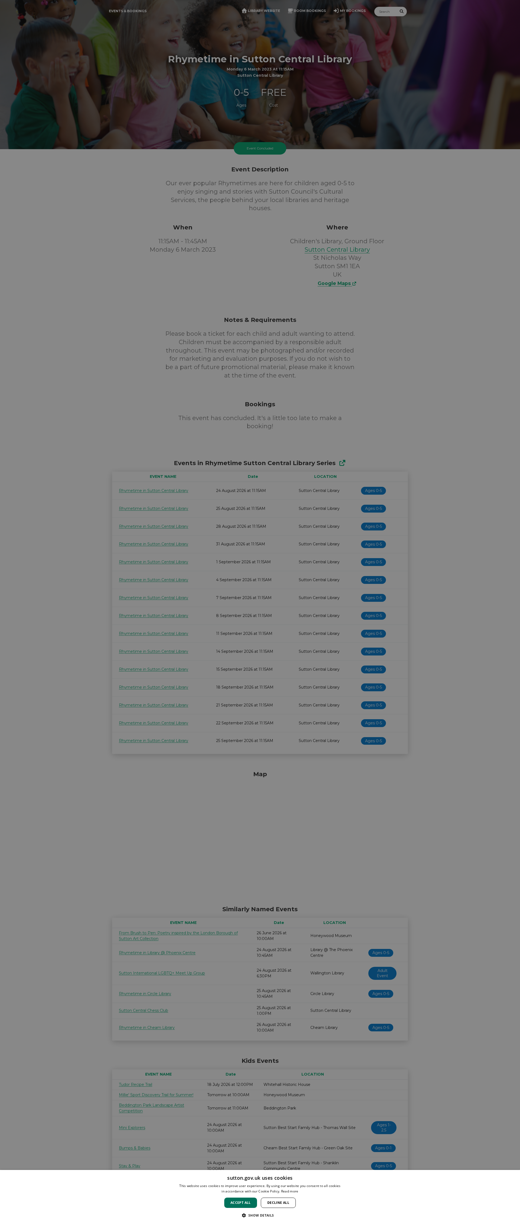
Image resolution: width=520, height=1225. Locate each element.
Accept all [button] (240, 1202)
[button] (260, 1215)
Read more (289, 1191)
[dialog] (260, 1197)
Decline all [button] (278, 1202)
